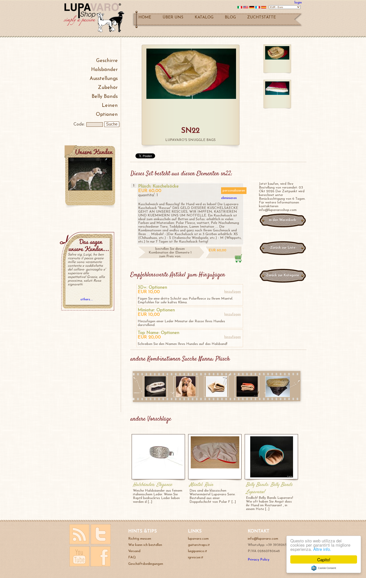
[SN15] (278, 396)
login (298, 2)
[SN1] (155, 396)
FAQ (132, 557)
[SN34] (247, 396)
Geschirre (107, 60)
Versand (134, 551)
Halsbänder (104, 69)
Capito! (323, 559)
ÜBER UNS (173, 17)
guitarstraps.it (199, 545)
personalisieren (234, 191)
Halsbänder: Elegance (152, 484)
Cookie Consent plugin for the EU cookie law (323, 568)
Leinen (110, 105)
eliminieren (229, 198)
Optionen (107, 114)
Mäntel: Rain (201, 484)
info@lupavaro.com (263, 539)
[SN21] (185, 396)
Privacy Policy (258, 560)
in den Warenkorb (282, 220)
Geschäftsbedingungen (145, 564)
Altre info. (322, 549)
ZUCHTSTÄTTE (261, 17)
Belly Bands (105, 96)
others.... (86, 299)
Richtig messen (139, 539)
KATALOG (204, 17)
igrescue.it (195, 557)
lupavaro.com (198, 539)
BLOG (230, 17)
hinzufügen (232, 292)
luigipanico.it (197, 551)
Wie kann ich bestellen (145, 545)
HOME (144, 17)
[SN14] (216, 396)
